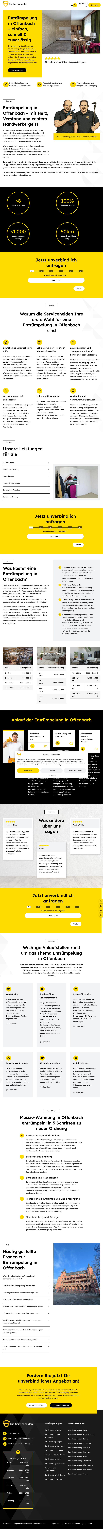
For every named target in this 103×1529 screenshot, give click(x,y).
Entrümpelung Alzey (53, 1430)
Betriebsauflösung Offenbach (79, 1461)
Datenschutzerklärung (74, 1523)
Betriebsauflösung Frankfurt (79, 1448)
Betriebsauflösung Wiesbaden (80, 1469)
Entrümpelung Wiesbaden (55, 1475)
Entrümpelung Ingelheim (55, 1455)
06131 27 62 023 (14, 1433)
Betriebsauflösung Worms (78, 1474)
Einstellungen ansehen (74, 770)
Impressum (52, 775)
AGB (90, 1523)
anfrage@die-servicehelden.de (20, 1439)
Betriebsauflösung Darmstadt (79, 1443)
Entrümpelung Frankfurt (54, 1450)
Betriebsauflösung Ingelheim (79, 1452)
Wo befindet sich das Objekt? (56, 275)
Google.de (82, 62)
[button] (26, 462)
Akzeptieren (28, 770)
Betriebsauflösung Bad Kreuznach (81, 1434)
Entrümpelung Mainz (53, 1459)
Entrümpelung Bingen (53, 1442)
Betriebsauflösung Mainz (78, 1456)
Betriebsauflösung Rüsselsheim (80, 1465)
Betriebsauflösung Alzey (77, 1430)
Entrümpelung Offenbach (55, 1464)
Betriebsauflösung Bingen (78, 1439)
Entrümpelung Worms (53, 1479)
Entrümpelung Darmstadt (55, 1446)
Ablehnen (51, 770)
